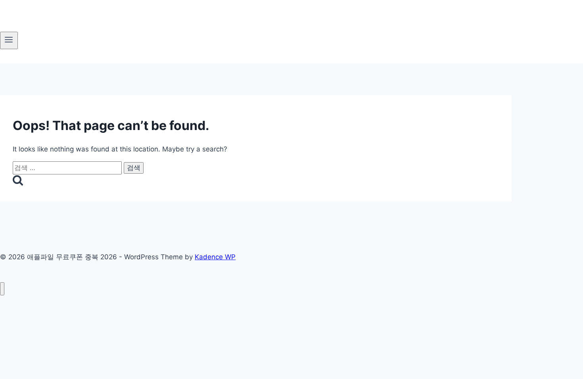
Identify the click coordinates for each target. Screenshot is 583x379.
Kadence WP (215, 257)
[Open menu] (9, 40)
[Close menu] (2, 288)
